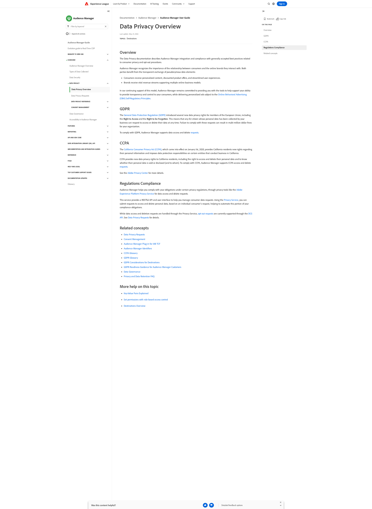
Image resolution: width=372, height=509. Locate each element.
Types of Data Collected (78, 71)
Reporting (72, 132)
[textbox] (87, 26)
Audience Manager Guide (79, 42)
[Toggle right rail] (263, 11)
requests (194, 132)
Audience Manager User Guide (175, 17)
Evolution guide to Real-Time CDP (81, 48)
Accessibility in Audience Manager (83, 119)
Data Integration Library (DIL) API (81, 144)
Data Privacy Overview (81, 89)
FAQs (70, 161)
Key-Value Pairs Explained (136, 293)
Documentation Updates (77, 178)
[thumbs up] (205, 505)
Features (71, 126)
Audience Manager (147, 17)
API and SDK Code (74, 138)
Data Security (74, 77)
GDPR (266, 36)
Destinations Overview (134, 305)
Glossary (71, 184)
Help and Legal (74, 167)
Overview (71, 60)
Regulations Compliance (274, 47)
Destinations (132, 38)
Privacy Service (231, 199)
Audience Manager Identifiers (138, 248)
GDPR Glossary (131, 257)
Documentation (127, 17)
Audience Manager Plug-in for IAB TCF (142, 243)
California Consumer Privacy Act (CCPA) (142, 149)
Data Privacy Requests (138, 217)
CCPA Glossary (130, 253)
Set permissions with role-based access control (146, 299)
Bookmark (270, 19)
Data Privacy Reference (80, 102)
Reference (72, 155)
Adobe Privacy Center (138, 172)
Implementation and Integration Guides (84, 149)
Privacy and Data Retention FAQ (139, 276)
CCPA (266, 41)
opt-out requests (205, 213)
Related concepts (270, 53)
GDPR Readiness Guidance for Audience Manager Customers (152, 267)
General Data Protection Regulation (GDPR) (145, 115)
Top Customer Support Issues (80, 173)
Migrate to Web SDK (76, 54)
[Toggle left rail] (108, 11)
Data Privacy (74, 83)
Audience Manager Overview (81, 66)
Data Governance (132, 271)
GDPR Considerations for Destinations (142, 262)
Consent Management (134, 239)
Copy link (282, 19)
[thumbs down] (211, 505)
